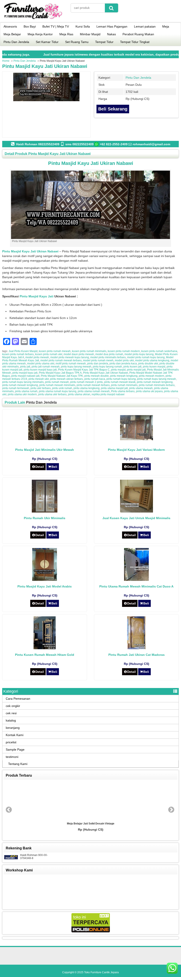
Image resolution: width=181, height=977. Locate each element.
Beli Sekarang (112, 108)
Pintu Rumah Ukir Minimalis (44, 518)
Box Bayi (30, 26)
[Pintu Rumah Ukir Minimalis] (44, 511)
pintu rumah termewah (15, 388)
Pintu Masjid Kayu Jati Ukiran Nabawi (44, 66)
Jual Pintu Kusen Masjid (23, 351)
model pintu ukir (124, 360)
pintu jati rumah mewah (46, 366)
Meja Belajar (12, 34)
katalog (11, 720)
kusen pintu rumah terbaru (18, 354)
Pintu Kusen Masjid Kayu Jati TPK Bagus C (84, 369)
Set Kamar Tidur (47, 42)
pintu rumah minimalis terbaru (157, 385)
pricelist (11, 742)
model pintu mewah (37, 357)
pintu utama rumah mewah (94, 391)
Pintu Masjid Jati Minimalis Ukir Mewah (44, 449)
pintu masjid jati (136, 369)
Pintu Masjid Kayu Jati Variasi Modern (136, 449)
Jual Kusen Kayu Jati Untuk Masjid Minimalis (136, 518)
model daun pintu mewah (79, 354)
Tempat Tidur (104, 42)
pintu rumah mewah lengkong (155, 382)
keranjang (13, 727)
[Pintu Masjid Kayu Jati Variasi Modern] (136, 439)
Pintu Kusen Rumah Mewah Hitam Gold (44, 654)
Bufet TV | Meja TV (55, 26)
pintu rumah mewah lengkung (20, 385)
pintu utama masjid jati (114, 388)
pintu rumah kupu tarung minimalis (23, 382)
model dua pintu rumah (109, 354)
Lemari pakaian (145, 26)
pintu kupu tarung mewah (76, 366)
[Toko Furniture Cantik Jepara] (33, 19)
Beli (54, 466)
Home (5, 60)
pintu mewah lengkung (124, 375)
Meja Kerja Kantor (40, 34)
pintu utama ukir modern (22, 394)
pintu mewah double (96, 375)
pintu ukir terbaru (40, 388)
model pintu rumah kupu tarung (146, 357)
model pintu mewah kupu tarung (69, 357)
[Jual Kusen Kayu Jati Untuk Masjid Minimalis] (136, 511)
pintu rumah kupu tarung (121, 378)
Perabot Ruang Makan (138, 34)
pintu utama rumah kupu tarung (57, 391)
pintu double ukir (148, 363)
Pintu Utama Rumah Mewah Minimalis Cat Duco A (136, 586)
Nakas (111, 34)
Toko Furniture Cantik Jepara (101, 972)
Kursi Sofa (82, 26)
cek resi (11, 713)
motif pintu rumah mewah (71, 363)
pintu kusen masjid (154, 366)
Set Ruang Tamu (77, 42)
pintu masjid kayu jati (25, 372)
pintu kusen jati (132, 366)
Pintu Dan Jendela (16, 42)
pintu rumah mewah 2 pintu (86, 382)
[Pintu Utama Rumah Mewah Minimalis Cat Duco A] (136, 580)
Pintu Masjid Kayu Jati (36, 296)
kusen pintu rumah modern (124, 351)
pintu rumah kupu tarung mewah (156, 378)
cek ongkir (13, 706)
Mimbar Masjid (90, 34)
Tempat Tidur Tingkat (134, 42)
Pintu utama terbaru (123, 391)
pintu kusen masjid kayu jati (40, 369)
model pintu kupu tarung (139, 354)
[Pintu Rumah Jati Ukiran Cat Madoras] (136, 648)
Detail (39, 466)
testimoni (12, 757)
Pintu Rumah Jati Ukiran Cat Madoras (136, 654)
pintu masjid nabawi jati (25, 375)
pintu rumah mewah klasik (120, 382)
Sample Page (15, 749)
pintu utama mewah (141, 388)
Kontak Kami (14, 735)
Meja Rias (66, 34)
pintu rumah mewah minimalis (57, 385)
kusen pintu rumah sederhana (159, 351)
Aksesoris (10, 26)
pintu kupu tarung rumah (107, 366)
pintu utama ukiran (79, 394)
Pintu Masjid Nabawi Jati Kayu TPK (62, 375)
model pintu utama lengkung (152, 360)
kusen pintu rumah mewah (55, 351)
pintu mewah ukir (38, 378)
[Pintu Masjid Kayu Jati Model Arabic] (44, 580)
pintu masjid (118, 369)
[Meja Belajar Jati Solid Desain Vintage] (90, 801)
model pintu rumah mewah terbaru (61, 360)
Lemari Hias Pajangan (111, 26)
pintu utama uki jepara (149, 391)
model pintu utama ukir (40, 363)
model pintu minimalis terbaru (108, 357)
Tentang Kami (17, 764)
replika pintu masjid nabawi (108, 394)
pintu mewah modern (151, 375)
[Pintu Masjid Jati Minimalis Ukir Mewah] (44, 439)
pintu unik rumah (62, 388)
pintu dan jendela (97, 363)
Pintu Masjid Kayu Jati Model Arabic (44, 586)
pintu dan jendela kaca (123, 363)
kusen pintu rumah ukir (48, 354)
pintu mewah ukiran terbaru (66, 378)
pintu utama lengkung (87, 388)
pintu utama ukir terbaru (52, 394)
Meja (165, 26)
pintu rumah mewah (57, 382)
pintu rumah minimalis (124, 385)
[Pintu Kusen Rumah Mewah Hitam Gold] (45, 648)
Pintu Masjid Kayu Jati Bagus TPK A (60, 372)
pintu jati (25, 366)
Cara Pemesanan (18, 698)
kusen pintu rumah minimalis (89, 351)
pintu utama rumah (26, 391)
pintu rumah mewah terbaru (93, 385)
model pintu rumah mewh (98, 360)
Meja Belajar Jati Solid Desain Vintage (90, 823)
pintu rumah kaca (94, 378)
